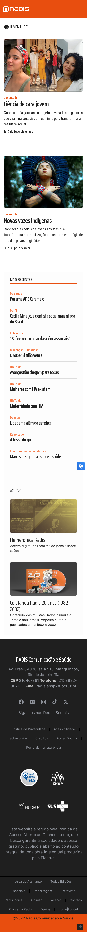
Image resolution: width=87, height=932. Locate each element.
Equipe (45, 909)
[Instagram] (43, 702)
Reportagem (18, 434)
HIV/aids (15, 367)
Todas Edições (61, 881)
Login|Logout (68, 909)
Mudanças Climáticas (24, 350)
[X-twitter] (66, 702)
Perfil (13, 311)
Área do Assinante (28, 881)
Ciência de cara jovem (26, 104)
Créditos (41, 738)
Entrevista (16, 333)
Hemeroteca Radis (27, 540)
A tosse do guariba (24, 440)
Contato (76, 900)
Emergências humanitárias (28, 451)
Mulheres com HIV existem (30, 389)
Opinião (36, 900)
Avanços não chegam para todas (34, 372)
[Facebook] (21, 702)
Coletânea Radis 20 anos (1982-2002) (40, 606)
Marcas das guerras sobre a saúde (35, 456)
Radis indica (14, 900)
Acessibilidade (64, 729)
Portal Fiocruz (66, 738)
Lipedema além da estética (30, 423)
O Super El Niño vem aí (26, 355)
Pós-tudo (16, 294)
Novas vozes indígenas (28, 221)
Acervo (56, 900)
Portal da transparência (43, 747)
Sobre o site (18, 738)
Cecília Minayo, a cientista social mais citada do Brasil (42, 319)
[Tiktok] (55, 702)
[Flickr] (32, 702)
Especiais (18, 891)
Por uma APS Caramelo (27, 299)
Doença (15, 418)
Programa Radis (20, 909)
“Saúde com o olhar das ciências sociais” (40, 339)
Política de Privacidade (28, 729)
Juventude (11, 98)
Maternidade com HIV (26, 406)
